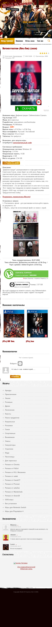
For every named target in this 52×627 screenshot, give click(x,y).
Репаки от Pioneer (12, 484)
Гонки (7, 429)
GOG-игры (9, 500)
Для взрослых (11, 461)
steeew (13, 535)
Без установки (11, 503)
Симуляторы (10, 445)
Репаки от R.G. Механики (15, 472)
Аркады (8, 390)
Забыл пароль (41, 32)
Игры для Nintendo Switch (15, 507)
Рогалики (9, 426)
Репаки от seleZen (12, 488)
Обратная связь (26, 569)
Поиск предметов (12, 418)
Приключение (10, 394)
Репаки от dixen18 (12, 496)
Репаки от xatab (11, 476)
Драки (7, 406)
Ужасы (7, 441)
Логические (9, 410)
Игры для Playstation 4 (14, 511)
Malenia (13, 525)
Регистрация (39, 34)
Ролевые (8, 402)
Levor (12, 544)
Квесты (8, 414)
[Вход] (20, 363)
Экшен (7, 398)
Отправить (15, 376)
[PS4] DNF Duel (9, 341)
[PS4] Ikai (30, 341)
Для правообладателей (26, 567)
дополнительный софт (22, 143)
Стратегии (9, 449)
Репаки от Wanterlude (13, 492)
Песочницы (9, 457)
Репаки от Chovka (12, 465)
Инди (7, 453)
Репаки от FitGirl (12, 468)
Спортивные (10, 433)
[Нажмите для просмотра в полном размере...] (25, 222)
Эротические (17, 56)
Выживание (10, 437)
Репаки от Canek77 (12, 480)
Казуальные (10, 422)
